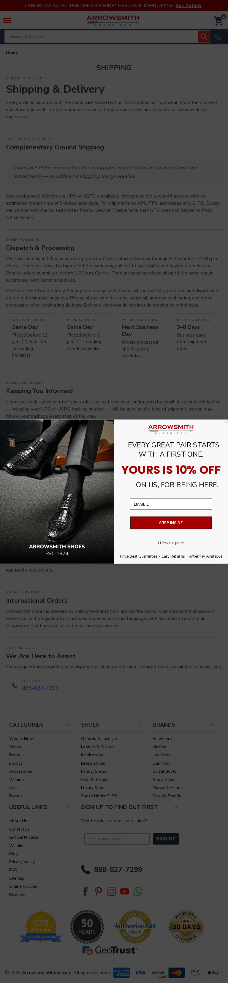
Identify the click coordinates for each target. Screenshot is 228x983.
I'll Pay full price (171, 542)
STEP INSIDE (171, 523)
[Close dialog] (226, 421)
